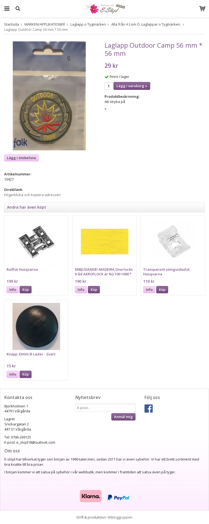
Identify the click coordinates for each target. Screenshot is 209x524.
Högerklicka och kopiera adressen (32, 194)
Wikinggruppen (120, 517)
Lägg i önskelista (21, 157)
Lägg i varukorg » (131, 85)
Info (12, 289)
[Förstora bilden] (49, 95)
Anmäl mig (123, 416)
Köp (25, 289)
